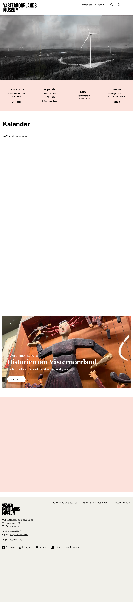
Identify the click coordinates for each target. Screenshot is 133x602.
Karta (115, 102)
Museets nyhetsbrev (121, 502)
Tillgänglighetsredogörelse (94, 502)
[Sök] (119, 5)
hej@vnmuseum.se (19, 534)
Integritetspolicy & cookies (64, 502)
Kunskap (99, 4)
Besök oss (87, 4)
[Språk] (111, 5)
